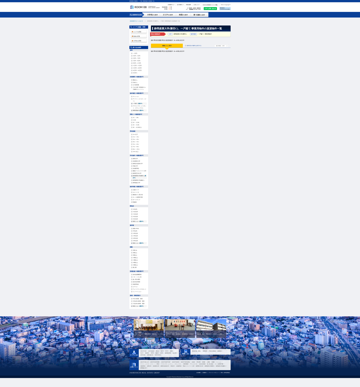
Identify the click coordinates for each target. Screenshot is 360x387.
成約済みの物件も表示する (194, 45)
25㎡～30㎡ (136, 137)
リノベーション (137, 291)
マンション (136, 96)
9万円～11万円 (137, 63)
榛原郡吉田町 (168, 353)
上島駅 (208, 362)
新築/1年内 (136, 228)
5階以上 (135, 255)
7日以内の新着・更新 (138, 303)
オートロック (136, 199)
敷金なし (135, 80)
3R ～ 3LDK (136, 125)
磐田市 (157, 351)
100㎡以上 (135, 151)
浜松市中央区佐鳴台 (185, 362)
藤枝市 (157, 353)
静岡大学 (135, 158)
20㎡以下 (135, 134)
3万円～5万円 (136, 56)
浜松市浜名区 (151, 351)
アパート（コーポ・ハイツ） (139, 100)
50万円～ (135, 73)
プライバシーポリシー (213, 372)
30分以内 (135, 219)
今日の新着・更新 (138, 298)
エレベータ (136, 192)
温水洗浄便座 (136, 282)
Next (229, 329)
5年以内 (135, 231)
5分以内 (135, 209)
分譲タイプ (136, 190)
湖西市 (171, 351)
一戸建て (157, 364)
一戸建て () (137, 103)
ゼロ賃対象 (136, 85)
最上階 (134, 267)
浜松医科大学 (136, 161)
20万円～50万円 (137, 70)
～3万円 (135, 53)
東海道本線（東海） (196, 351)
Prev (131, 329)
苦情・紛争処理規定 (225, 372)
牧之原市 (175, 353)
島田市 (152, 353)
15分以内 (135, 214)
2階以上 (135, 252)
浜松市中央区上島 (144, 362)
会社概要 (179, 4)
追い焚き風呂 (136, 279)
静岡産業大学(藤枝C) (138, 180)
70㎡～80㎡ (136, 146)
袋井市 (162, 351)
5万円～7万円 (136, 58)
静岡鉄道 (205, 351)
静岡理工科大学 (137, 173)
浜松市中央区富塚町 (155, 362)
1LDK (134, 120)
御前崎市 (147, 353)
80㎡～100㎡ (136, 149)
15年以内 (135, 236)
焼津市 (161, 353)
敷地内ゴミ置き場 (138, 194)
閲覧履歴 (188, 4)
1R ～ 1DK (135, 117)
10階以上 (135, 257)
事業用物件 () (138, 110)
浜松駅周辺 (136, 168)
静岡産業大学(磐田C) (209, 366)
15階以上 (135, 260)
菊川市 (142, 353)
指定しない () (138, 221)
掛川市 (166, 351)
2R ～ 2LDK (136, 122)
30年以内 (135, 240)
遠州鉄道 (220, 351)
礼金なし (135, 82)
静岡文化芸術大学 (138, 163)
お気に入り (197, 4)
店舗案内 (170, 4)
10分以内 (135, 211)
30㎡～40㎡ (136, 139)
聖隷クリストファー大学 (139, 171)
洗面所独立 (136, 284)
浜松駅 (193, 362)
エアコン (135, 286)
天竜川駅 (198, 362)
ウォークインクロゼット (139, 289)
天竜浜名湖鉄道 (212, 351)
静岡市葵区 (143, 355)
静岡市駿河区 (150, 355)
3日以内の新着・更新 (138, 301)
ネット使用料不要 (138, 197)
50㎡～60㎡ (136, 144)
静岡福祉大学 (136, 182)
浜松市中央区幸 (175, 362)
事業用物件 (186, 364)
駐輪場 (134, 202)
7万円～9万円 (136, 60)
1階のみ (135, 250)
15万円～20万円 (137, 68)
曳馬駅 (203, 362)
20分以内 (135, 216)
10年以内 (135, 233)
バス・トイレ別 (137, 277)
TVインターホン (194, 364)
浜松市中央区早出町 (165, 362)
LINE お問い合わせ (210, 8)
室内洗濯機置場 (137, 274)
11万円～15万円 (137, 65)
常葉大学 (135, 166)
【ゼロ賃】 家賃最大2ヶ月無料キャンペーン (139, 88)
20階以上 (135, 262)
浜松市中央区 (143, 351)
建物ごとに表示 (167, 45)
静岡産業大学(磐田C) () (139, 177)
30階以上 (135, 265)
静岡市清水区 (158, 355)
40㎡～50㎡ (136, 141)
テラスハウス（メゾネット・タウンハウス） (139, 107)
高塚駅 (213, 362)
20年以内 (135, 238)
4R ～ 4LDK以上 (137, 127)
